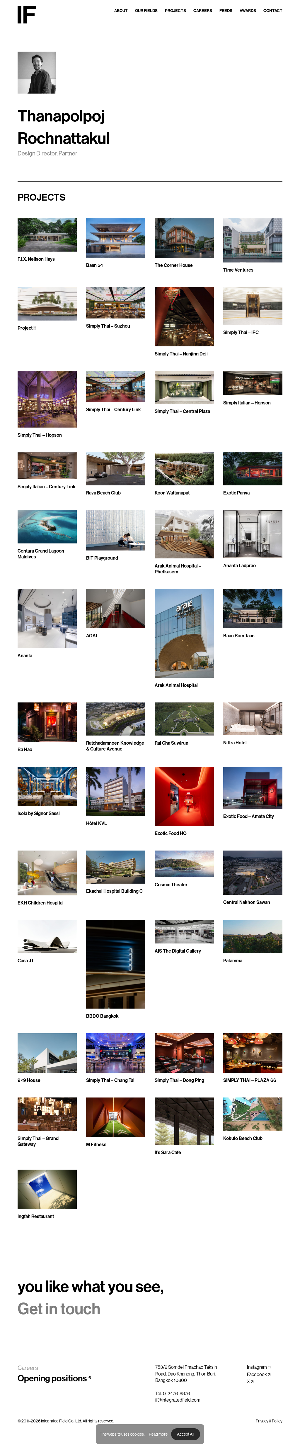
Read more (158, 1434)
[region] (150, 1434)
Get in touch (59, 1309)
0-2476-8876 (176, 1393)
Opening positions (54, 1378)
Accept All (185, 1434)
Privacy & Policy (269, 1421)
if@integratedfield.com (177, 1400)
